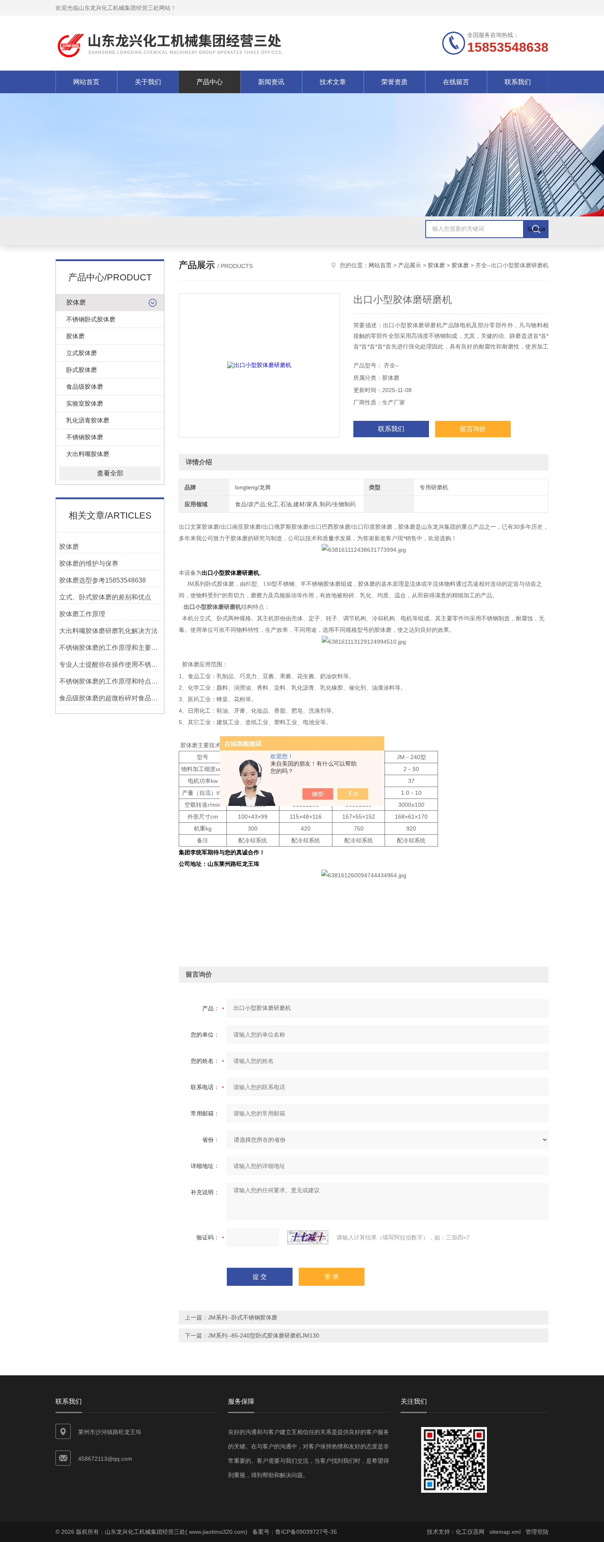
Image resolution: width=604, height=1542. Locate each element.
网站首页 (86, 81)
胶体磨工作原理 (82, 613)
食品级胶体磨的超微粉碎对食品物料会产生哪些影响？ (110, 698)
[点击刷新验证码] (307, 1237)
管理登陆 (537, 1531)
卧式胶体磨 (81, 369)
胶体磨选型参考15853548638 (102, 580)
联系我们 (518, 81)
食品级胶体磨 (84, 386)
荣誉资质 (394, 81)
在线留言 (456, 81)
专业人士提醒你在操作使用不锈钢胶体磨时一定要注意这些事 (110, 664)
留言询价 (473, 428)
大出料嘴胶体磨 (87, 453)
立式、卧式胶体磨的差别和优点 (105, 597)
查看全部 (110, 473)
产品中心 (209, 81)
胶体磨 (76, 302)
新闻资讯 (271, 81)
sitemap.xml (505, 1531)
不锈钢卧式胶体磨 (90, 319)
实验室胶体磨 (84, 403)
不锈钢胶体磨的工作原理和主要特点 (110, 647)
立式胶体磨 (81, 352)
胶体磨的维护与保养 (88, 563)
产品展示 (409, 265)
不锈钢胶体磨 (84, 437)
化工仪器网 (470, 1531)
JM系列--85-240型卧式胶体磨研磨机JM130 (263, 1335)
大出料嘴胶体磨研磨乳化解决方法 (108, 630)
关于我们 (148, 81)
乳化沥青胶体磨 (87, 420)
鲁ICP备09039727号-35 (306, 1531)
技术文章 (333, 81)
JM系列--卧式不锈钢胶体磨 (242, 1317)
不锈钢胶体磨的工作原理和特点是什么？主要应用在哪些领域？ (110, 681)
